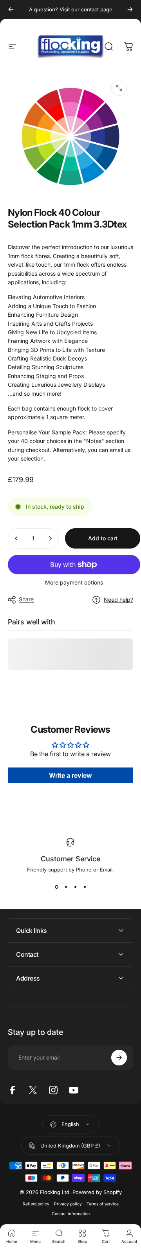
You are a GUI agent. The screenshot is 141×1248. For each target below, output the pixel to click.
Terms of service (103, 1204)
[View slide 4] (84, 886)
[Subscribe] (119, 1057)
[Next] (130, 9)
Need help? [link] (118, 599)
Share (26, 599)
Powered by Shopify (97, 1192)
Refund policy (36, 1204)
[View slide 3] (75, 886)
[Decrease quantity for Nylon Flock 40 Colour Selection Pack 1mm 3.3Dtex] (16, 538)
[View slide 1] (56, 886)
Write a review (70, 775)
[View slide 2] (65, 886)
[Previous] (11, 9)
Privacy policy (68, 1204)
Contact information (71, 1213)
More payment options (74, 582)
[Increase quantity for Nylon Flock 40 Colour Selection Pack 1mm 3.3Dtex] (50, 538)
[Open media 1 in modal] (119, 88)
